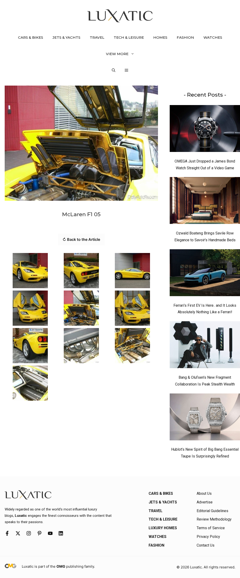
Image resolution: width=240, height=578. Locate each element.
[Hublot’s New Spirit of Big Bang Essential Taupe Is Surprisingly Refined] (205, 418)
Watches (212, 37)
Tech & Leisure (129, 37)
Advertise (205, 502)
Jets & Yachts (66, 37)
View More (117, 54)
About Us (204, 493)
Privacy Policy (208, 536)
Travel (97, 37)
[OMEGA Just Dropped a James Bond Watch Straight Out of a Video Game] (205, 129)
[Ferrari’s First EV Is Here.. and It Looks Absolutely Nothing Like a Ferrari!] (205, 273)
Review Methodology (214, 519)
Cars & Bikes (30, 37)
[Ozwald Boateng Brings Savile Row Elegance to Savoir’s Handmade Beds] (205, 201)
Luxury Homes (163, 528)
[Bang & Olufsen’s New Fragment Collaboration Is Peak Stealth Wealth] (205, 345)
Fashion (185, 37)
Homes (160, 37)
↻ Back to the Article (81, 239)
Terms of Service (211, 528)
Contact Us (205, 545)
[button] (113, 70)
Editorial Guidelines (212, 511)
